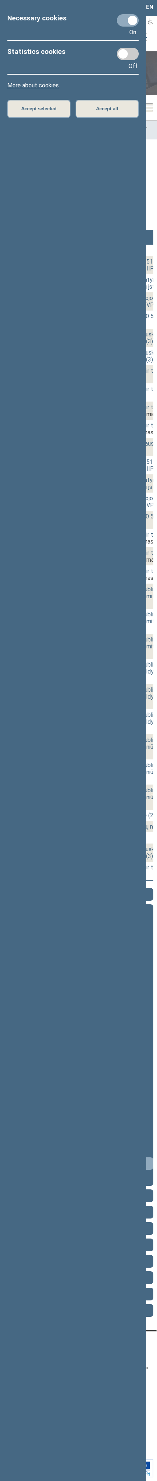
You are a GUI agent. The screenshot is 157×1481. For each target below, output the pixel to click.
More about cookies (33, 85)
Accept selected (39, 108)
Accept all (107, 108)
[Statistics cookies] (128, 54)
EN (149, 7)
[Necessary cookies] (128, 20)
